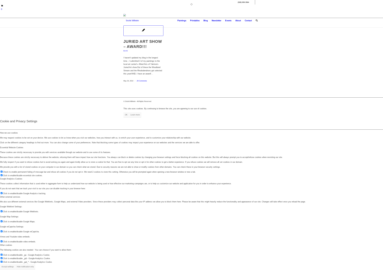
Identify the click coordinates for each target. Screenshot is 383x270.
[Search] (257, 20)
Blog (125, 51)
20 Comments (142, 81)
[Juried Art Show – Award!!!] (143, 30)
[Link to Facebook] (253, 2)
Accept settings (7, 267)
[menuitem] (181, 20)
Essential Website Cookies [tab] (11, 147)
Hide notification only (25, 267)
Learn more (135, 115)
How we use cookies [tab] (9, 133)
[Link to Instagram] (257, 2)
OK (126, 115)
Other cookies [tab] (6, 245)
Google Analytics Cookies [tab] (11, 179)
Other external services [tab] (10, 197)
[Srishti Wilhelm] (131, 20)
